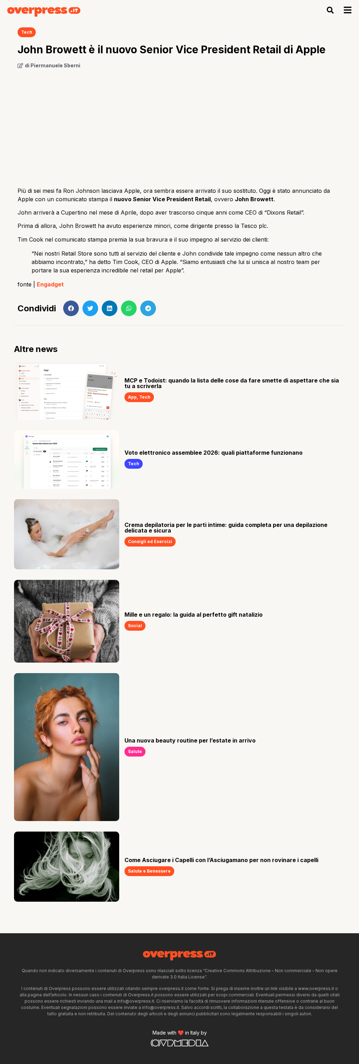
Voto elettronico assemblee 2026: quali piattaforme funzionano (213, 452)
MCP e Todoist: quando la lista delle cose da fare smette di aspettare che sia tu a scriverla (231, 383)
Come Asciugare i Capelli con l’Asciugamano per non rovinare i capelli (221, 859)
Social (135, 625)
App (132, 397)
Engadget (50, 284)
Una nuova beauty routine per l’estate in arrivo (190, 740)
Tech (26, 32)
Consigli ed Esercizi (150, 541)
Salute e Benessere (149, 871)
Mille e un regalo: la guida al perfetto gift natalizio (193, 614)
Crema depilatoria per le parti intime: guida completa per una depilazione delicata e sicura (225, 527)
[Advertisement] (179, 125)
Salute (135, 751)
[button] (330, 10)
